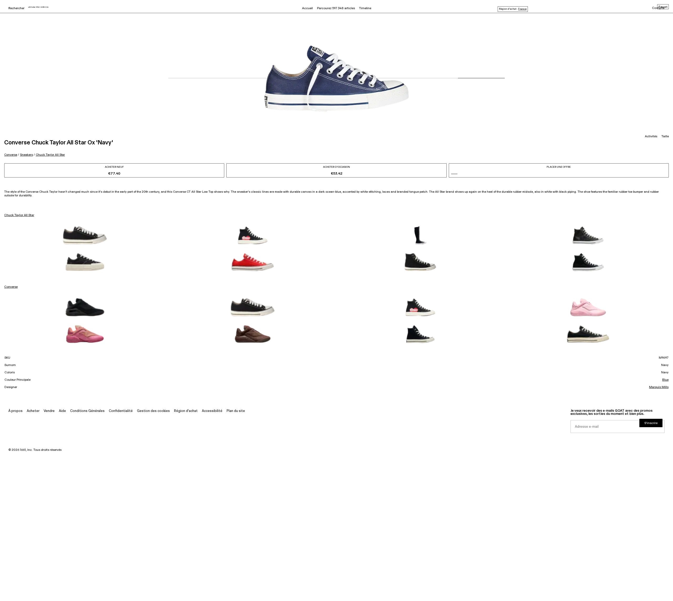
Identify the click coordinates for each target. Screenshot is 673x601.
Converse (10, 154)
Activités (651, 136)
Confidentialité (121, 411)
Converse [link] (11, 287)
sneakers (26, 154)
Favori (663, 7)
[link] (85, 235)
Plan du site (236, 411)
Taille (665, 136)
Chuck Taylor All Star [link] (19, 215)
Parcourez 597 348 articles (336, 8)
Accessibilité (212, 411)
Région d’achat (186, 411)
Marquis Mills (659, 387)
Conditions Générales (87, 411)
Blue (665, 379)
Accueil (307, 8)
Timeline (365, 8)
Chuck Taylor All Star (50, 154)
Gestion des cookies (153, 411)
